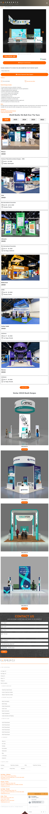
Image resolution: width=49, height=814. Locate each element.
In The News (4, 755)
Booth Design (4, 703)
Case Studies (4, 748)
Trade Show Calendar (14, 765)
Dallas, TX (2, 678)
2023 (33, 120)
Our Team (4, 743)
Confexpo (2, 765)
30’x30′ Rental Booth (6, 734)
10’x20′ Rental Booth (6, 722)
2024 (24, 120)
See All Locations (4, 683)
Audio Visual (4, 708)
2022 (42, 120)
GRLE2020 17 (24, 499)
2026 (6, 120)
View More (24, 387)
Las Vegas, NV (3, 671)
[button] (18, 54)
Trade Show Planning (37, 765)
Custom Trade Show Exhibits (7, 692)
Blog (3, 753)
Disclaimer (23, 768)
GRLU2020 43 (24, 552)
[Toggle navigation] (47, 3)
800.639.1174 (13, 777)
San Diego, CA (3, 673)
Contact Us (4, 758)
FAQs (26, 765)
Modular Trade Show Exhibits (7, 694)
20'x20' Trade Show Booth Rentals (8, 111)
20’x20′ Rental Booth (6, 727)
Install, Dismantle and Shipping (8, 715)
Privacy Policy (12, 768)
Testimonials (4, 750)
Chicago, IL (3, 680)
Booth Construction (5, 711)
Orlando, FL (3, 676)
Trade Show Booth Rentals (6, 112)
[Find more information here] (38, 803)
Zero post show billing (31, 81)
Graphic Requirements (6, 706)
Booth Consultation (5, 701)
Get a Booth (24, 449)
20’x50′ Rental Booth (6, 732)
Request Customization (25, 62)
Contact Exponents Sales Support (25, 74)
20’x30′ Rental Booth (6, 729)
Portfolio (3, 746)
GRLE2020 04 (24, 446)
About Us (3, 741)
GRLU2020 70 (24, 605)
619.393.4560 (21, 777)
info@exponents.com (5, 779)
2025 (15, 120)
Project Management (6, 713)
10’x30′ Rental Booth (6, 724)
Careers (2, 768)
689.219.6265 (19, 784)
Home (2, 7)
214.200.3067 (11, 800)
